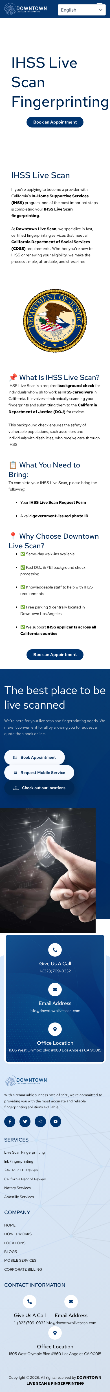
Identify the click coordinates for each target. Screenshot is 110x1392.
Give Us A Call (55, 963)
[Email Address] (55, 989)
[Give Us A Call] (55, 950)
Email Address (55, 1003)
